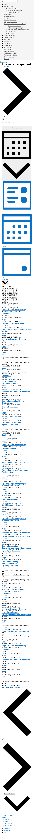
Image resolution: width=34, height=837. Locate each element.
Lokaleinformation (9, 16)
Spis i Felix (7, 39)
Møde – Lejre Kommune (12, 417)
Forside (6, 4)
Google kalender (7, 815)
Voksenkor (6, 314)
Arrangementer (8, 6)
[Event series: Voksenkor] (23, 312)
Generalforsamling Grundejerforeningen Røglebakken (17, 547)
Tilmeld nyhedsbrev (10, 20)
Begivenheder (6, 66)
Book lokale (7, 14)
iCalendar (5, 817)
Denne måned (6, 740)
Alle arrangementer (13, 8)
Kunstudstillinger (9, 37)
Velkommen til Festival (14, 26)
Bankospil (6, 435)
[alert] (17, 356)
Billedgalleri (7, 41)
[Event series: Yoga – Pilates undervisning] (23, 308)
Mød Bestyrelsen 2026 (10, 53)
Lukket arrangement (14, 12)
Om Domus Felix (9, 51)
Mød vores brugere (9, 35)
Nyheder (6, 18)
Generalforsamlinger (10, 57)
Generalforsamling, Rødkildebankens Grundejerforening (10, 563)
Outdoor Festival (9, 449)
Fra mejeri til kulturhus (10, 55)
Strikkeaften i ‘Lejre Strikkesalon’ (16, 391)
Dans (4, 353)
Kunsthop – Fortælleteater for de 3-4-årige (17, 330)
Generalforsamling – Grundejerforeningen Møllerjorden (16, 614)
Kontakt (6, 59)
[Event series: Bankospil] (21, 433)
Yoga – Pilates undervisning (14, 310)
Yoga (4, 306)
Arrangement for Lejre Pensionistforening (11, 423)
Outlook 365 (5, 819)
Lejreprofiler (7, 43)
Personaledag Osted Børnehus (15, 631)
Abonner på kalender (9, 793)
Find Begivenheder (17, 128)
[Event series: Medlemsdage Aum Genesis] (23, 337)
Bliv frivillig (7, 49)
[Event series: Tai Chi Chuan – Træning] (22, 503)
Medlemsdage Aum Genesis (14, 339)
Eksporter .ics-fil (7, 823)
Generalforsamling (10, 407)
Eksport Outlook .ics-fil (9, 825)
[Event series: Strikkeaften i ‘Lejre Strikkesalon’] (21, 389)
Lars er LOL (11, 31)
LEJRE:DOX (8, 45)
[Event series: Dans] (23, 351)
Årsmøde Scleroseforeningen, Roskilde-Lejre (15, 471)
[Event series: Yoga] (23, 304)
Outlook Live (6, 821)
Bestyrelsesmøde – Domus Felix (16, 536)
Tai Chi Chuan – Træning (12, 505)
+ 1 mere (4, 341)
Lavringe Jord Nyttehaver (13, 323)
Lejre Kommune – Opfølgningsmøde (10, 383)
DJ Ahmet (11, 33)
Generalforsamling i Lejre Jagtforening (13, 402)
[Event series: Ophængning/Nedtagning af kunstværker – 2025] (22, 481)
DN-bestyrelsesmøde (11, 552)
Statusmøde (7, 515)
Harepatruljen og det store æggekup (18, 29)
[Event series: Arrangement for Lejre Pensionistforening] (21, 420)
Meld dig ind (7, 47)
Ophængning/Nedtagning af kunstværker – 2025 (14, 485)
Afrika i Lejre (7, 466)
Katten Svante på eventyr (15, 28)
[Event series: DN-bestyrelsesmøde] (22, 550)
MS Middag (7, 495)
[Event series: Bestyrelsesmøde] (22, 534)
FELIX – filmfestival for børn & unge (15, 24)
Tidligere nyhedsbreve (10, 22)
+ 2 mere (4, 450)
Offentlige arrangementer (15, 10)
